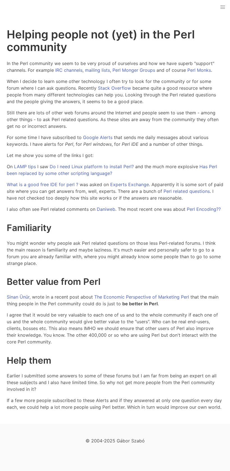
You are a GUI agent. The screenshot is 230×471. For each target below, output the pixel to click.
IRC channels (68, 70)
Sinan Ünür (18, 297)
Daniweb (106, 209)
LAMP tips (25, 166)
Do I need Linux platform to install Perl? (92, 166)
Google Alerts (97, 137)
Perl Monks (199, 70)
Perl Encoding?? (204, 209)
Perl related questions (187, 191)
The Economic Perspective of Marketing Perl (141, 297)
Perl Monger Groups (133, 70)
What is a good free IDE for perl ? (42, 184)
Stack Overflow (114, 88)
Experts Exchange (129, 184)
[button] (222, 7)
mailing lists (97, 70)
